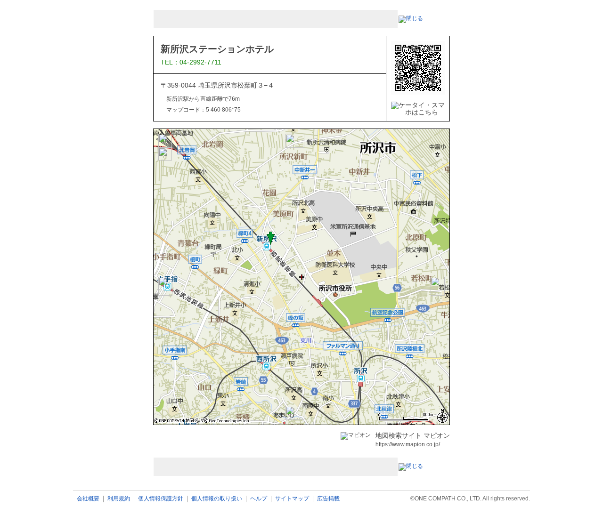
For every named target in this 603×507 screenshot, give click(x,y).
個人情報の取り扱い (216, 499)
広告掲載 (328, 499)
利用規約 (118, 499)
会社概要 (88, 499)
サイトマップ (292, 499)
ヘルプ (258, 499)
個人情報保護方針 (160, 499)
